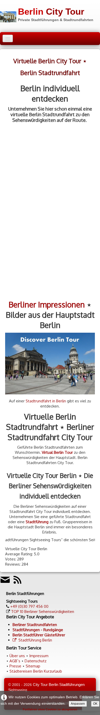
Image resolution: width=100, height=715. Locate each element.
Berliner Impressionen (46, 304)
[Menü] (8, 38)
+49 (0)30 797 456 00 (29, 606)
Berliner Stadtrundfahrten (35, 624)
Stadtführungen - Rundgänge (38, 629)
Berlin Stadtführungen (67, 684)
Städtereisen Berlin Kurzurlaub (35, 671)
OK (95, 703)
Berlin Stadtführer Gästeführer (39, 634)
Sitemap (33, 666)
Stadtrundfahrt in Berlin (46, 401)
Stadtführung (37, 521)
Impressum (38, 655)
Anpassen (78, 703)
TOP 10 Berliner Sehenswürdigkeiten (42, 611)
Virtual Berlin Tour (57, 452)
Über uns (17, 655)
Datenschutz (35, 660)
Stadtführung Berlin (35, 640)
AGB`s (14, 660)
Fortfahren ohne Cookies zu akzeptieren (50, 709)
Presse (15, 666)
